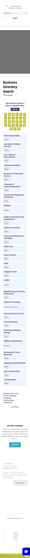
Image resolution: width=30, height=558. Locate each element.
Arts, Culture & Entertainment (9, 156)
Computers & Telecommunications (12, 185)
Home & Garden (10, 255)
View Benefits (20, 483)
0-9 (5, 114)
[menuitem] (15, 18)
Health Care (8, 247)
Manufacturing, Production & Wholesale (14, 292)
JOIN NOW (15, 445)
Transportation (10, 380)
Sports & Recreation (12, 371)
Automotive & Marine (12, 165)
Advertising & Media (12, 136)
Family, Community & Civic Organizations (14, 218)
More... (7, 139)
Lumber (7, 280)
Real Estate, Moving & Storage (12, 331)
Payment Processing (12, 302)
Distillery (7, 206)
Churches (7, 346)
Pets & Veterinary (11, 322)
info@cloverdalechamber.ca (15, 518)
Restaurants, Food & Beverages (12, 353)
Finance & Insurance (12, 228)
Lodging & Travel (10, 272)
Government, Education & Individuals (14, 237)
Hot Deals (8, 94)
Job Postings (8, 400)
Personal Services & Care (14, 314)
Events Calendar (9, 396)
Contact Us (7, 402)
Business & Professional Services (13, 175)
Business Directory (10, 393)
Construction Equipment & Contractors (14, 196)
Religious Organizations (13, 341)
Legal (6, 263)
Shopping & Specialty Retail (14, 363)
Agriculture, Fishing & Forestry (12, 145)
